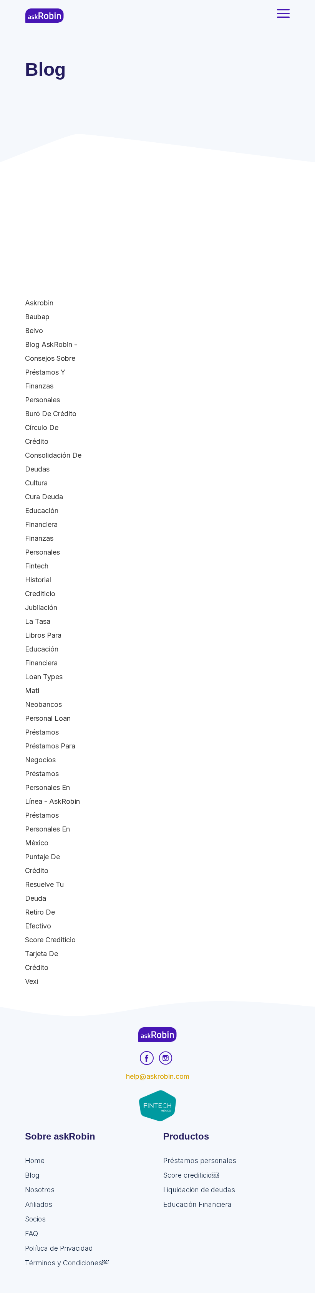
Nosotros (40, 1190)
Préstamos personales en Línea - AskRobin (52, 787)
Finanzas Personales (42, 545)
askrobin (39, 303)
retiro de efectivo (40, 919)
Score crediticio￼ (191, 1175)
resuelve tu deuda (44, 891)
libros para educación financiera (43, 649)
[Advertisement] (157, 220)
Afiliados (38, 1204)
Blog (32, 1175)
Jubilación (41, 607)
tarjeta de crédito (41, 960)
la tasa (37, 621)
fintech (36, 566)
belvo (34, 331)
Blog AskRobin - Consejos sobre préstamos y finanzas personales (51, 372)
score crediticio (50, 940)
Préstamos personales (199, 1160)
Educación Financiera (41, 517)
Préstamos (42, 732)
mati (32, 690)
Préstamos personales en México (47, 829)
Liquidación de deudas (199, 1190)
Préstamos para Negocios (50, 753)
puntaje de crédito (42, 864)
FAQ (31, 1234)
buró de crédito (50, 414)
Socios (35, 1219)
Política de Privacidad (59, 1248)
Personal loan (48, 718)
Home (35, 1160)
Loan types (44, 677)
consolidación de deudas (53, 462)
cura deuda (44, 497)
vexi (31, 981)
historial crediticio (40, 587)
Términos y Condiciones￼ (67, 1263)
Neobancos (43, 704)
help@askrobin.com (157, 1076)
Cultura (36, 483)
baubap (37, 317)
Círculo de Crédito (41, 434)
